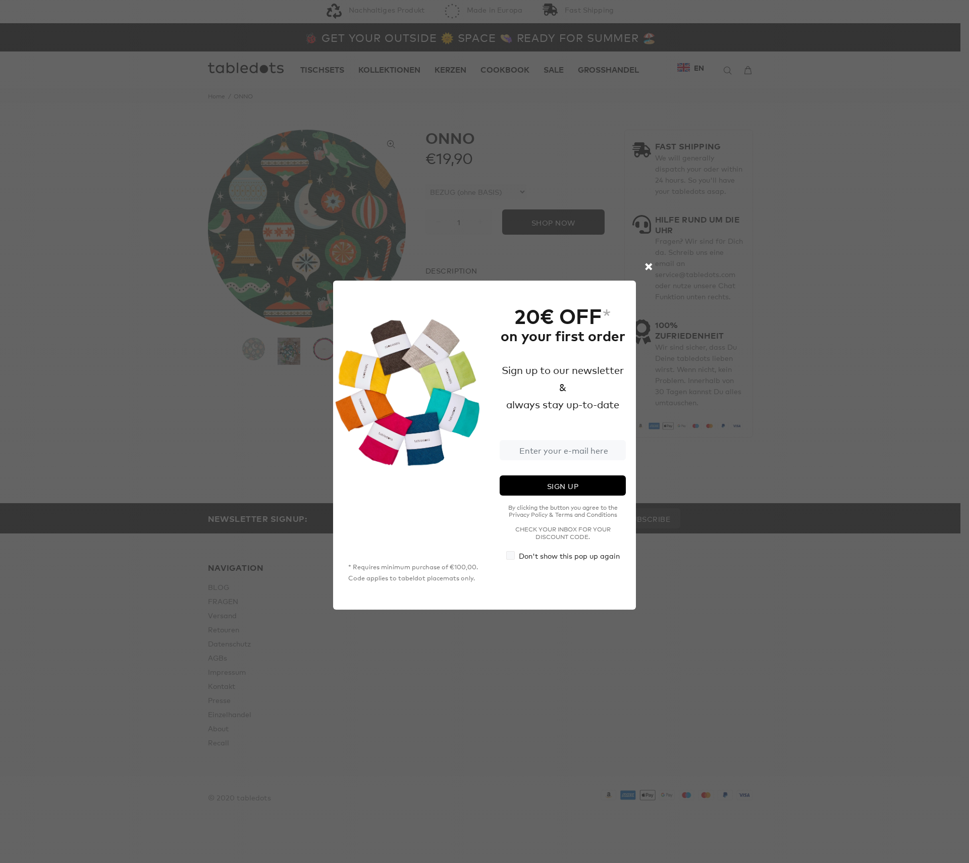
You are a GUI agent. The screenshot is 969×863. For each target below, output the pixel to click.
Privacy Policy (528, 514)
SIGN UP (562, 486)
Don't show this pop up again (569, 555)
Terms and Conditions (586, 514)
